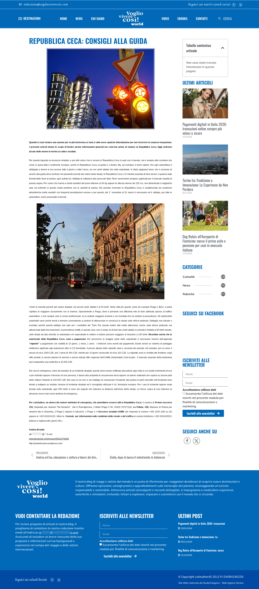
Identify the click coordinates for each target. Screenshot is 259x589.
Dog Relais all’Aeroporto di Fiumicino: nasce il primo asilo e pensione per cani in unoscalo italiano (204, 243)
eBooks (182, 18)
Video (165, 18)
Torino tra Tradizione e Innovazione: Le (198, 537)
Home (63, 18)
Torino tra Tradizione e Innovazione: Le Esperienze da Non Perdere (205, 184)
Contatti (202, 18)
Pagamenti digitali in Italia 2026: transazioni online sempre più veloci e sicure (205, 128)
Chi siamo (97, 18)
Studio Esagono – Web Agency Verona (223, 582)
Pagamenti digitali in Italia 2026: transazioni (201, 523)
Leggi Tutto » (188, 142)
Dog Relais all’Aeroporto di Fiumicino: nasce (201, 550)
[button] (222, 48)
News (79, 18)
